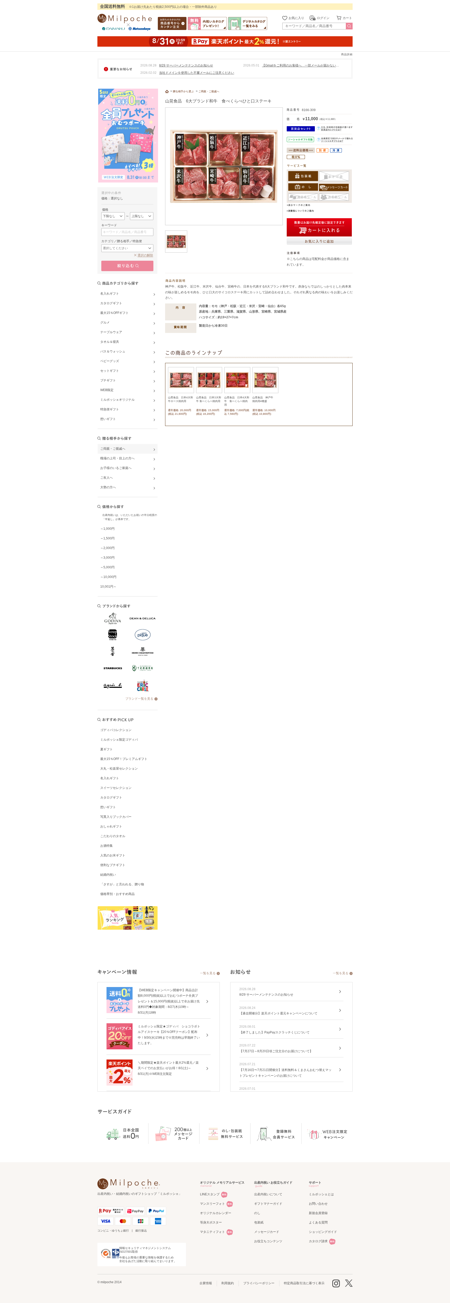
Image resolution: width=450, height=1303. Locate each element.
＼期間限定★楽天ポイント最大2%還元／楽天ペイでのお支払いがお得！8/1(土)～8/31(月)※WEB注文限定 (168, 1068)
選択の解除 (145, 255)
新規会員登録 (318, 1213)
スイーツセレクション (116, 788)
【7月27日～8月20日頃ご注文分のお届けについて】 (276, 1051)
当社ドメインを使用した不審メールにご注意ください (196, 73)
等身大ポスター (211, 1222)
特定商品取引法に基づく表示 (304, 1283)
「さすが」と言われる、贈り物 (122, 884)
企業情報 (205, 1283)
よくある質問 (318, 1222)
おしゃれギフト (111, 826)
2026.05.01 (251, 65)
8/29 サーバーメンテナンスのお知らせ (186, 65)
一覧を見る (208, 973)
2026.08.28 (148, 65)
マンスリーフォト (212, 1203)
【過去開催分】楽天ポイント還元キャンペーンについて (278, 1013)
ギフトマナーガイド (268, 1203)
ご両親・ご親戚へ (208, 91)
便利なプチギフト (112, 865)
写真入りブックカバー (116, 817)
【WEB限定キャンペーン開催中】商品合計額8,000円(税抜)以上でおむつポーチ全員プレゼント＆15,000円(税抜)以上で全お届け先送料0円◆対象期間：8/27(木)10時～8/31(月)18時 (169, 1001)
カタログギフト (111, 797)
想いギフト (108, 807)
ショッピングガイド (323, 1232)
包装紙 (259, 1222)
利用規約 (227, 1283)
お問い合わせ (318, 1203)
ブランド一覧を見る (139, 699)
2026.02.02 (148, 73)
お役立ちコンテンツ (268, 1241)
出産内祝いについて (268, 1194)
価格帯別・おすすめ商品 (117, 894)
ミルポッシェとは (321, 1194)
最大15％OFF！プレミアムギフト (123, 759)
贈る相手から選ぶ (183, 91)
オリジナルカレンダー (215, 1213)
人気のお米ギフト (112, 855)
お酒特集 (106, 846)
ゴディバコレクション (116, 730)
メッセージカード (266, 1232)
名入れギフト (109, 778)
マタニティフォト (212, 1232)
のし (257, 1213)
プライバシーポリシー (258, 1283)
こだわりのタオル (112, 836)
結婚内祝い (108, 874)
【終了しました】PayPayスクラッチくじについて (274, 1032)
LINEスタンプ (210, 1194)
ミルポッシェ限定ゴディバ (119, 739)
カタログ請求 (318, 1241)
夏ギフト (106, 749)
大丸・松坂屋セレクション (119, 768)
